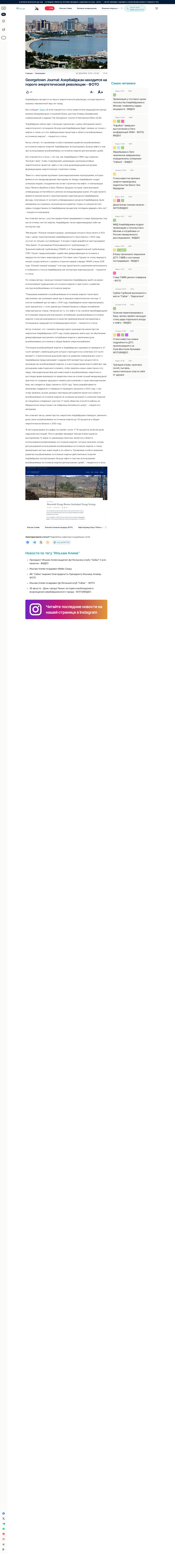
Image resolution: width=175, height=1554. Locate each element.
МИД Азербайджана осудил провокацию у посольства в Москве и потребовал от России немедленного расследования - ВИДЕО (128, 231)
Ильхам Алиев (33, 527)
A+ (100, 92)
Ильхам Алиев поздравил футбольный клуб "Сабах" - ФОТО (62, 583)
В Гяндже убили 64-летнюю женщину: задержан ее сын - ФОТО (43, 2)
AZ (4, 8)
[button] (121, 8)
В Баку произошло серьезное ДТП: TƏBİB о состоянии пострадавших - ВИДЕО (129, 257)
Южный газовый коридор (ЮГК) (59, 527)
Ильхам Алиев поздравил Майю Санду (50, 568)
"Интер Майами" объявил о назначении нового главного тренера (103, 2)
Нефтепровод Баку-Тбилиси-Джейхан (94, 527)
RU (4, 14)
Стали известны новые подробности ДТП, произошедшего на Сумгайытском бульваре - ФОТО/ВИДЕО (127, 346)
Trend (42, 109)
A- (92, 92)
